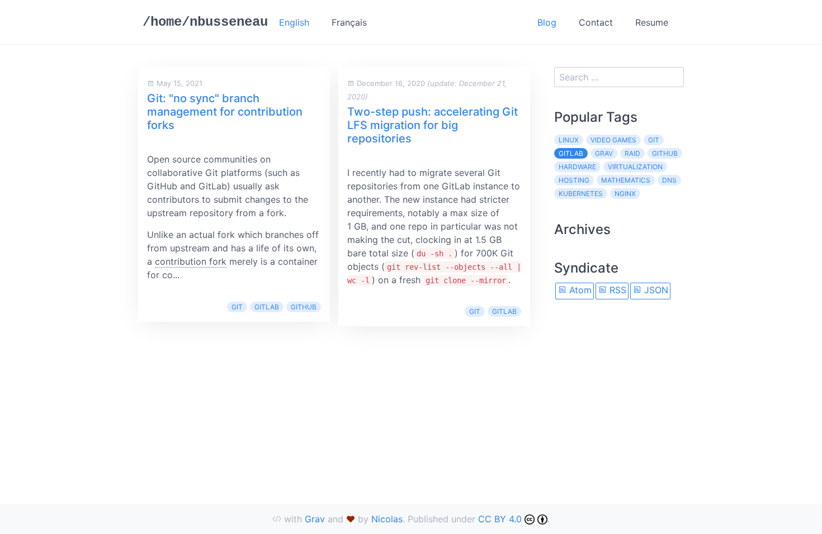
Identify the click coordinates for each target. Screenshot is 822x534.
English (294, 22)
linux (569, 140)
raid (632, 153)
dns (669, 180)
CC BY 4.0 (501, 519)
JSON (654, 289)
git (237, 307)
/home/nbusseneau (205, 22)
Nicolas (387, 519)
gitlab (266, 307)
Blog (546, 22)
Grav (315, 519)
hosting (574, 180)
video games (613, 140)
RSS (616, 289)
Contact (596, 22)
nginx (625, 193)
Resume (651, 22)
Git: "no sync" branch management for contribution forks (225, 112)
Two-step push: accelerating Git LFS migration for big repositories (432, 125)
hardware (577, 167)
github (303, 307)
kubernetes (581, 193)
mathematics (625, 180)
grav (604, 153)
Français (349, 22)
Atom (579, 289)
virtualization (635, 167)
